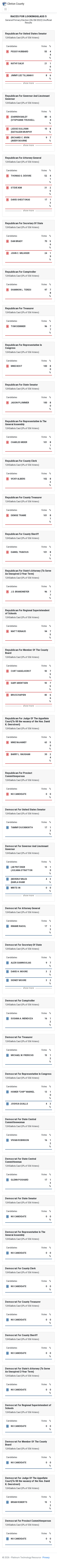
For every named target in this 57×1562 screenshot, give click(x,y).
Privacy (46, 1557)
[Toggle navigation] (5, 9)
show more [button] (28, 83)
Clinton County (15, 3)
